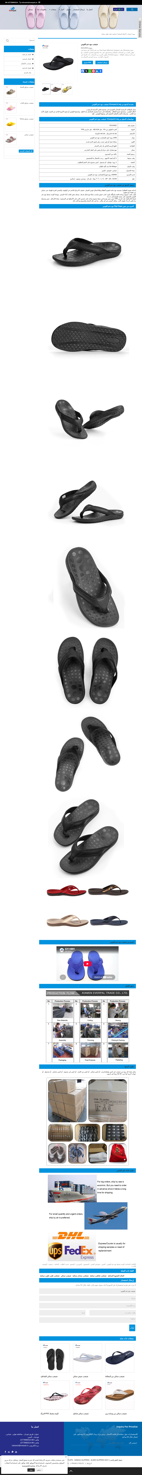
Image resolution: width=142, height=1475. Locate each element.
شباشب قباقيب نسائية (98, 1276)
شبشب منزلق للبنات (27, 103)
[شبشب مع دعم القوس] (45, 89)
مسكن (30, 9)
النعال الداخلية (26, 68)
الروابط (89, 1463)
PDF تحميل (87, 62)
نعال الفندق (27, 73)
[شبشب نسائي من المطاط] (120, 1358)
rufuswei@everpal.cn (29, 2)
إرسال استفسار (78, 9)
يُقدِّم (132, 1328)
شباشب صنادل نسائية (81, 1276)
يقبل (31, 1470)
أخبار (62, 9)
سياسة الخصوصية (28, 1466)
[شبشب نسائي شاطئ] (87, 1395)
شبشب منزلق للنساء (27, 87)
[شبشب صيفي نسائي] (87, 1358)
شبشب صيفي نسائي (80, 1376)
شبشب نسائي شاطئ (81, 1414)
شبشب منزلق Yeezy (27, 119)
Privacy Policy (77, 1463)
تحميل (68, 9)
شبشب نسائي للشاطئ (49, 1376)
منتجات (53, 9)
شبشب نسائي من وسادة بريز (116, 1414)
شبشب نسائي (29, 135)
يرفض (39, 1470)
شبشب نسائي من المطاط (114, 1376)
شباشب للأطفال (26, 63)
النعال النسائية (122, 34)
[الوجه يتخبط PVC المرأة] (55, 1395)
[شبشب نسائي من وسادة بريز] (120, 1395)
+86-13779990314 (11, 2)
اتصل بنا (89, 9)
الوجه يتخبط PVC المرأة (49, 1414)
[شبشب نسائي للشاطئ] (55, 1358)
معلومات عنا (41, 9)
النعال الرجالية (26, 54)
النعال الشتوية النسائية (116, 1276)
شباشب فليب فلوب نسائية (109, 34)
